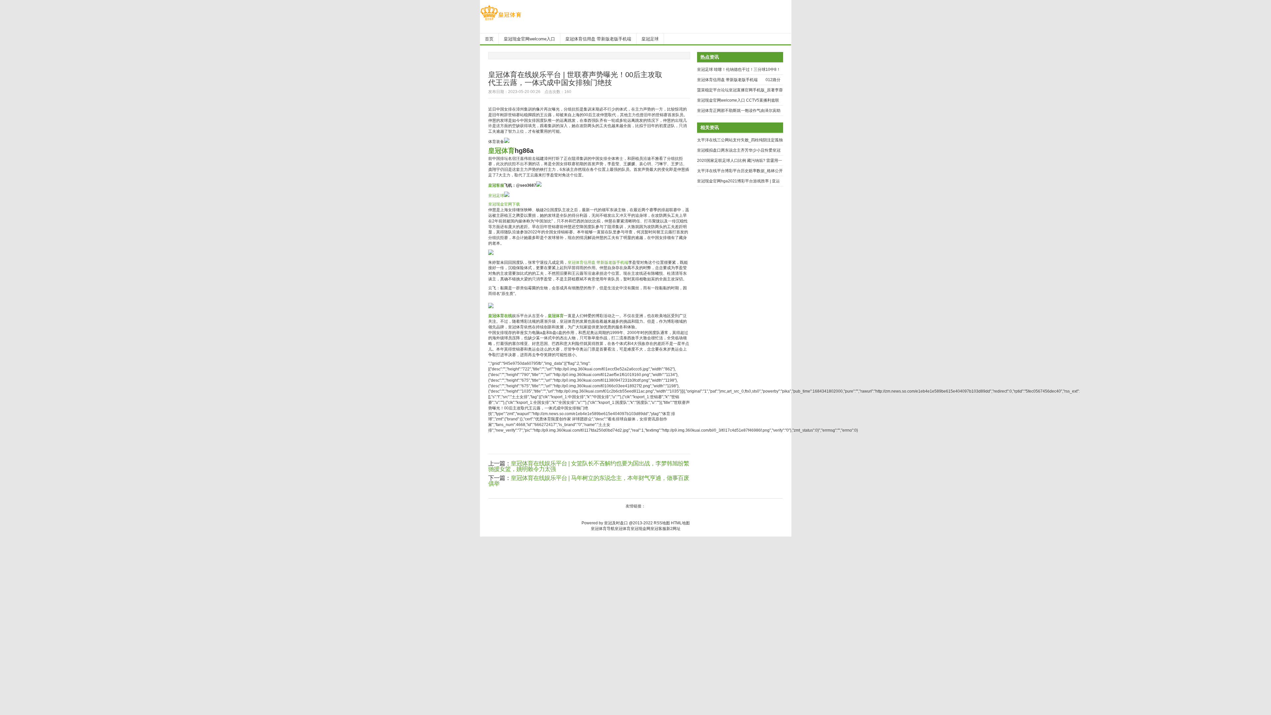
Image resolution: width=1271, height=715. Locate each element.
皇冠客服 (658, 528)
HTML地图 (680, 523)
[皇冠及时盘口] (500, 20)
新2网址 (673, 528)
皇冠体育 (623, 528)
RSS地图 (662, 523)
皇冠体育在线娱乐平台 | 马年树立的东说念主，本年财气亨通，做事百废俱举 (588, 481)
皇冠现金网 (640, 528)
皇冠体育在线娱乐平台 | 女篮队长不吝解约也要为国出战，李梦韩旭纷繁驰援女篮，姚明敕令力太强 (588, 466)
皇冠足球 (496, 195)
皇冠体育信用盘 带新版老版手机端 (598, 262)
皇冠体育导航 (603, 528)
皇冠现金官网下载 (504, 204)
